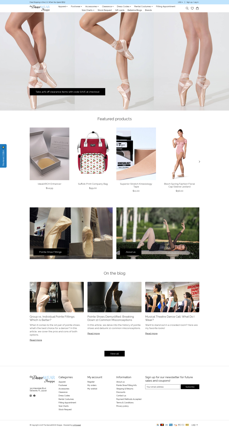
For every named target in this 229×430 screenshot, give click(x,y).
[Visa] (166, 425)
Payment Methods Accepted (128, 399)
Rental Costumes (66, 399)
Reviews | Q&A (3, 158)
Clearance (63, 392)
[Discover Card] (175, 425)
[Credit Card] (157, 425)
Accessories (64, 389)
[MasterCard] (162, 425)
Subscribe (190, 387)
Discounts (120, 392)
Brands (148, 10)
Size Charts (64, 406)
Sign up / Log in (193, 2)
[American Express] (171, 425)
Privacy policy (122, 406)
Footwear (63, 385)
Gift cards (119, 10)
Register (91, 382)
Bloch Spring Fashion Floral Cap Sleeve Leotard (179, 185)
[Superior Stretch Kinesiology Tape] (136, 154)
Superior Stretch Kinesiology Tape (136, 185)
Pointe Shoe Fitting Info (126, 385)
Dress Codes (64, 395)
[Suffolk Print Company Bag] (93, 154)
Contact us (121, 395)
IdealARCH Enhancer (49, 183)
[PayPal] (187, 425)
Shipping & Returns (124, 389)
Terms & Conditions (124, 402)
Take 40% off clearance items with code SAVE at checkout (67, 91)
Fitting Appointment (165, 6)
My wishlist (92, 389)
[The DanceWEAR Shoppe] (40, 8)
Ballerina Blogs (135, 10)
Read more (36, 340)
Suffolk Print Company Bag (93, 183)
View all (114, 353)
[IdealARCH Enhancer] (49, 154)
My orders (91, 385)
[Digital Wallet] (181, 425)
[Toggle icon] (187, 8)
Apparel (62, 382)
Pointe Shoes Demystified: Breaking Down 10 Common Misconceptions (110, 318)
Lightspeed (76, 425)
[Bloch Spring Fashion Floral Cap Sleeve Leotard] (179, 154)
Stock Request (105, 10)
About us (120, 382)
